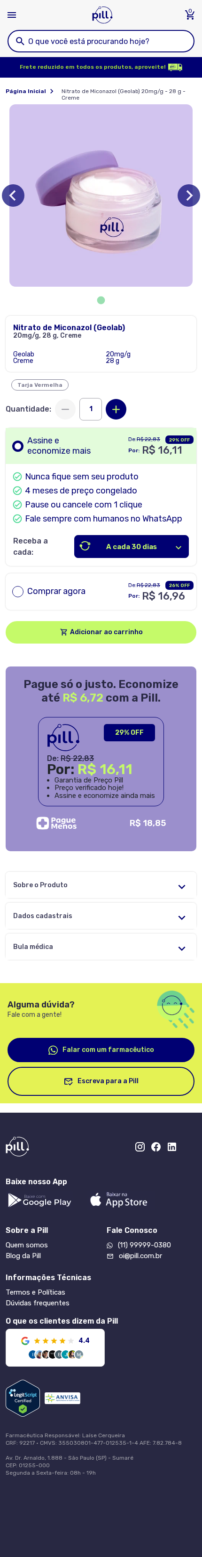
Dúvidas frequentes (38, 1303)
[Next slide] (189, 195)
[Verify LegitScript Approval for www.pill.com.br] (23, 1398)
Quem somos (27, 1245)
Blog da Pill (23, 1256)
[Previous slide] (13, 195)
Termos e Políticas (35, 1292)
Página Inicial (26, 91)
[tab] (101, 300)
